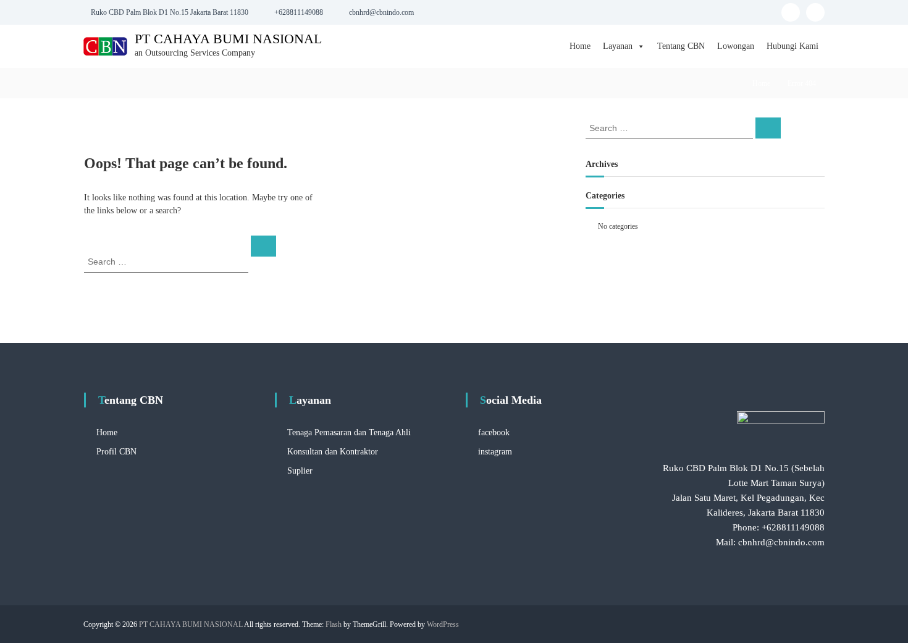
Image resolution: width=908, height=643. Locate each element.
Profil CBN (116, 451)
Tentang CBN (681, 46)
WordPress (443, 624)
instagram (495, 451)
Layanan (618, 46)
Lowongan (735, 46)
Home (580, 46)
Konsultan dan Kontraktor (332, 451)
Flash (334, 624)
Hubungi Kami (792, 46)
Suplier (300, 470)
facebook (494, 432)
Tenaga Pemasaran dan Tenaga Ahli (349, 432)
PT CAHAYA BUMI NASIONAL (228, 38)
